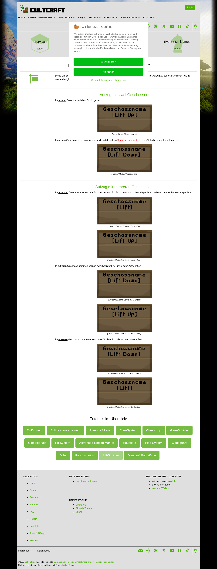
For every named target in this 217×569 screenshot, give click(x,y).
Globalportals (37, 442)
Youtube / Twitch (160, 488)
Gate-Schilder (179, 430)
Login (190, 7)
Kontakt (34, 540)
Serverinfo (35, 497)
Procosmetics (84, 455)
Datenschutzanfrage (105, 562)
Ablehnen (108, 71)
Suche (79, 511)
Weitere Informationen (102, 80)
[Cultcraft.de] (42, 9)
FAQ (32, 511)
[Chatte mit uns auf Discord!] (140, 550)
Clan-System (128, 430)
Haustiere (129, 442)
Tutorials (34, 504)
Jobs (63, 455)
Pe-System (62, 442)
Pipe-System (154, 442)
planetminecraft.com (86, 481)
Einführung (34, 430)
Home (33, 483)
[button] (47, 18)
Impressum (120, 80)
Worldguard (179, 442)
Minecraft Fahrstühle (142, 455)
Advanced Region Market (96, 442)
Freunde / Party (100, 430)
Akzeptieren (108, 61)
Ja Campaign (60, 562)
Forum (33, 490)
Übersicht (81, 504)
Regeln (33, 518)
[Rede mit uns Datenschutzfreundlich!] (148, 26)
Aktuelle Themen (84, 508)
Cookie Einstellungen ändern (81, 562)
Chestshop (153, 430)
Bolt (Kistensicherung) (66, 430)
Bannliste (34, 526)
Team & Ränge (37, 533)
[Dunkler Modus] (195, 26)
